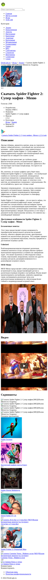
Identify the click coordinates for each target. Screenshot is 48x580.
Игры (8, 18)
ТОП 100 (9, 20)
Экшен (8, 28)
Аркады (9, 32)
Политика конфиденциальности (18, 574)
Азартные (9, 38)
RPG (7, 48)
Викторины (10, 55)
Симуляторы (11, 50)
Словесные (10, 57)
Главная (9, 14)
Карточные (10, 36)
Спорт (8, 59)
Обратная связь (12, 572)
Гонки (8, 46)
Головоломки (11, 44)
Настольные (10, 34)
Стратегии (10, 53)
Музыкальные (11, 42)
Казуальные (10, 40)
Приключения (11, 30)
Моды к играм (11, 16)
